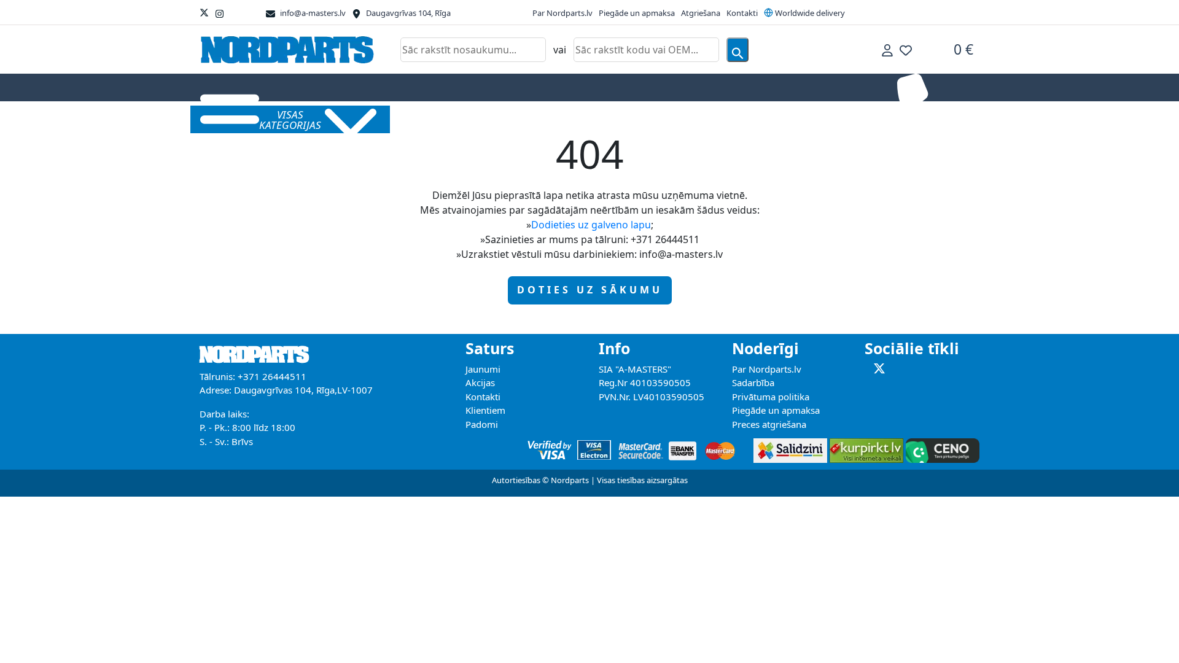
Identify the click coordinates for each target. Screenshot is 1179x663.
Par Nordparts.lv (562, 12)
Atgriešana (700, 12)
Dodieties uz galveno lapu (591, 224)
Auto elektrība (696, 119)
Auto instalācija (569, 119)
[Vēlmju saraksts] (906, 49)
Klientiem (485, 410)
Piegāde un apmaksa (637, 12)
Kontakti (742, 12)
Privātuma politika (770, 396)
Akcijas (480, 382)
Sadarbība (753, 382)
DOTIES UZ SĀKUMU (590, 290)
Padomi (481, 424)
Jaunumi (482, 369)
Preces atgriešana (769, 424)
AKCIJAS (421, 119)
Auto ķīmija (634, 119)
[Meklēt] (737, 49)
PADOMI (751, 119)
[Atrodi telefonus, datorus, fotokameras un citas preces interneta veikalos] (865, 447)
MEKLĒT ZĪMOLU (814, 119)
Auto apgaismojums (487, 119)
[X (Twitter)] (204, 12)
